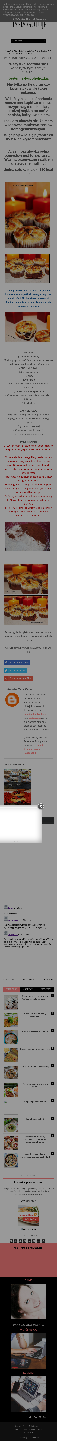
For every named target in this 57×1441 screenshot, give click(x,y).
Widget (16, 841)
